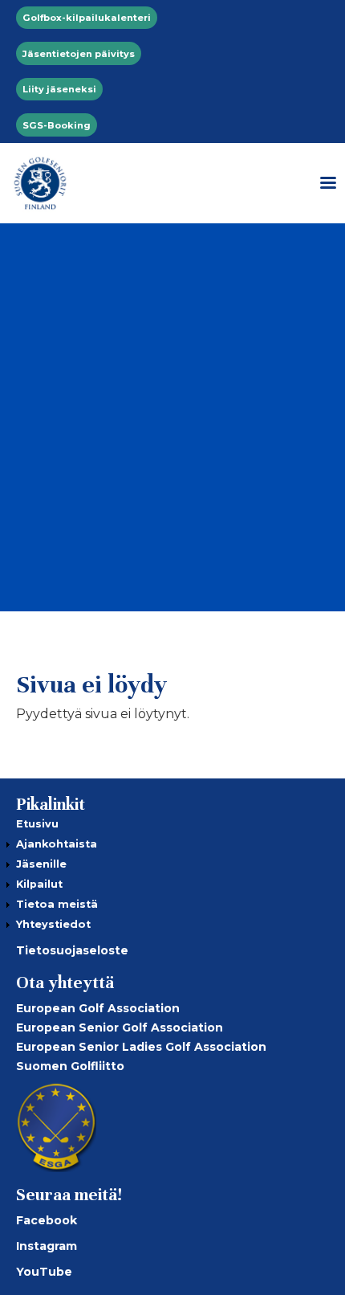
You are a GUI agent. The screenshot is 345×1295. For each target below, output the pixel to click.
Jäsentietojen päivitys (78, 53)
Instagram (46, 1246)
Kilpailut (39, 884)
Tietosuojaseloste (72, 950)
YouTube (44, 1271)
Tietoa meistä (57, 904)
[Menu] (322, 183)
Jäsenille (41, 864)
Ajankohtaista (56, 844)
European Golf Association (98, 1008)
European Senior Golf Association (119, 1027)
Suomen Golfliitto (70, 1066)
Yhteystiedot (53, 924)
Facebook (46, 1220)
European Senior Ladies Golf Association (141, 1047)
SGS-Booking (56, 125)
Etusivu (37, 824)
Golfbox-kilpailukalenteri (86, 17)
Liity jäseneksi (59, 89)
